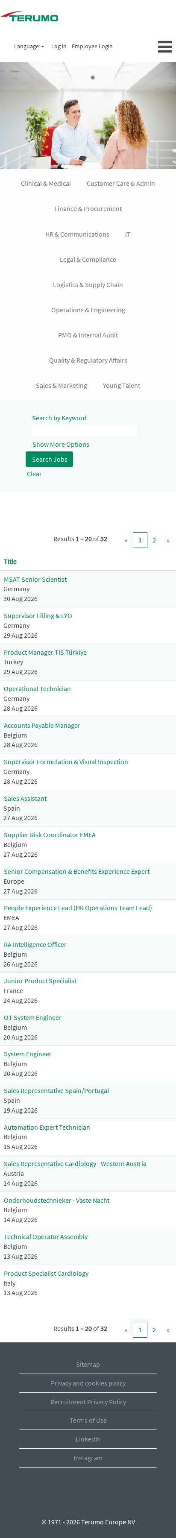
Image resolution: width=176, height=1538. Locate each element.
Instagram (88, 1457)
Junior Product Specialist (40, 980)
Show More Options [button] (60, 444)
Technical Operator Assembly (46, 1236)
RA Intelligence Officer (35, 944)
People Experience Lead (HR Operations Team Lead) (78, 907)
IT (128, 234)
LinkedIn (88, 1439)
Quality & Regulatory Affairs (88, 360)
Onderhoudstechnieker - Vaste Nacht (56, 1200)
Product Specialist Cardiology (46, 1273)
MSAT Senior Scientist (35, 579)
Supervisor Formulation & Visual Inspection (66, 761)
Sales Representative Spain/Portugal (56, 1090)
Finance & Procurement (88, 208)
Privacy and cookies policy (88, 1383)
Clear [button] (34, 473)
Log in (59, 46)
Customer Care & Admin (121, 183)
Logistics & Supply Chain (88, 284)
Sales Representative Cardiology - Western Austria (75, 1163)
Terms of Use (88, 1420)
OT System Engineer (33, 1017)
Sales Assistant (25, 798)
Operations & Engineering (88, 309)
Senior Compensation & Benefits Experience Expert (77, 871)
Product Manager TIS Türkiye (45, 652)
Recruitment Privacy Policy (88, 1401)
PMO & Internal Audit (88, 335)
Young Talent (121, 385)
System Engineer (28, 1053)
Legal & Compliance (88, 259)
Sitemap (88, 1364)
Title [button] (10, 561)
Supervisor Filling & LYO (38, 615)
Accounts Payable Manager (42, 725)
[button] (146, 47)
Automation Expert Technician (47, 1127)
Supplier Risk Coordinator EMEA (50, 834)
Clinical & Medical (46, 183)
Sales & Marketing (61, 385)
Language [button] (27, 46)
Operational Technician (37, 688)
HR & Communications (77, 234)
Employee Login (92, 46)
